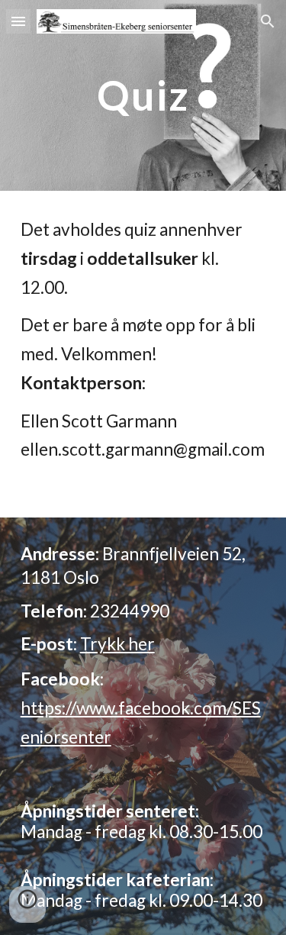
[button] (18, 21)
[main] (143, 95)
